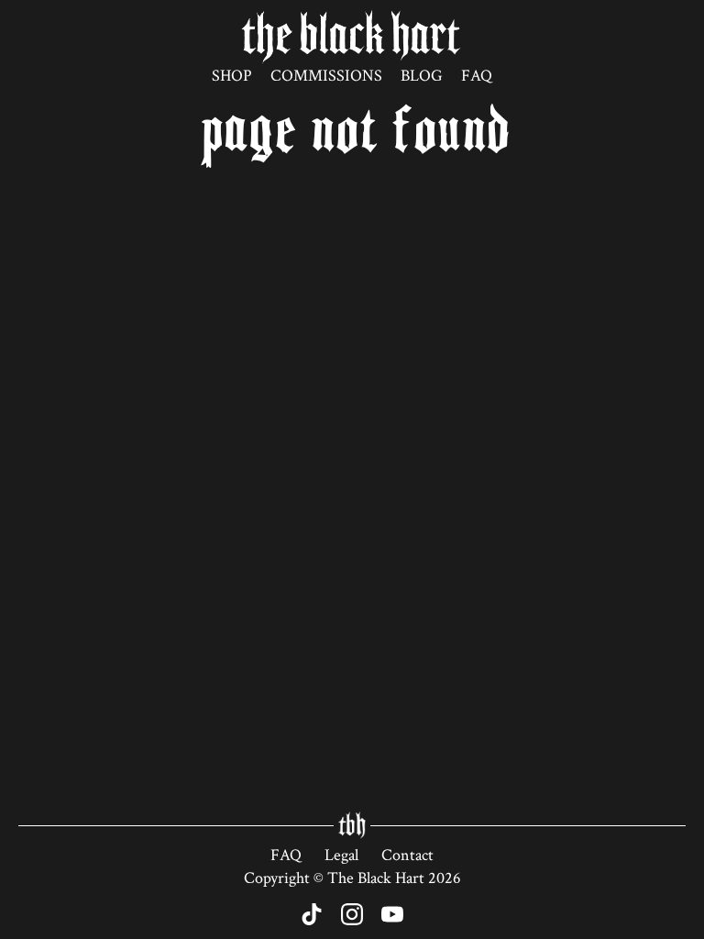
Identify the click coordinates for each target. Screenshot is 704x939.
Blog (422, 75)
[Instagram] (352, 914)
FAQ (476, 75)
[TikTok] (312, 914)
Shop (232, 75)
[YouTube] (392, 914)
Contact (407, 855)
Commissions (326, 75)
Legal (341, 855)
